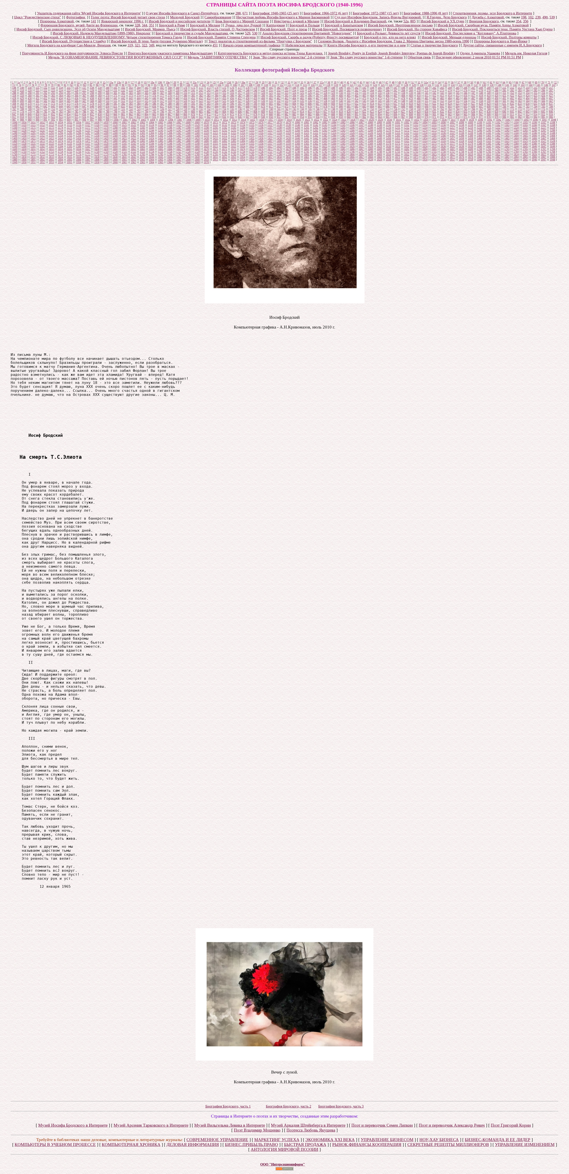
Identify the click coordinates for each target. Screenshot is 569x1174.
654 (139, 106)
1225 (525, 127)
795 (154, 111)
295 (69, 93)
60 (478, 82)
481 (427, 98)
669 (255, 106)
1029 (380, 119)
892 (364, 114)
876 (240, 114)
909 (497, 114)
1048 (553, 119)
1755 (434, 151)
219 (22, 90)
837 (481, 111)
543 (364, 101)
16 (126, 82)
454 (216, 98)
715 (76, 109)
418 (481, 95)
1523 (507, 141)
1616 (261, 146)
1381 (306, 135)
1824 (516, 154)
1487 (179, 141)
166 (154, 87)
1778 (97, 154)
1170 (24, 127)
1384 (334, 135)
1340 (479, 133)
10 (72, 82)
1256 (261, 130)
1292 (42, 133)
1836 (78, 157)
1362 (133, 135)
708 (22, 109)
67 (523, 82)
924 (69, 117)
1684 (334, 149)
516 (154, 101)
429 (22, 98)
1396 (443, 135)
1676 (261, 149)
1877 (452, 157)
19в (168, 82)
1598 (97, 146)
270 (419, 90)
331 (349, 93)
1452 (406, 138)
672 (279, 106)
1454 (425, 138)
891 (357, 114)
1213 (416, 127)
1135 (251, 125)
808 (255, 111)
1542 (133, 143)
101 (196, 85)
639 (22, 106)
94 (149, 85)
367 (84, 95)
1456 (443, 138)
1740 (297, 151)
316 (232, 93)
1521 (488, 141)
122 (359, 85)
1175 (69, 127)
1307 (179, 133)
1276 (443, 130)
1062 (133, 122)
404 (372, 95)
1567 (361, 143)
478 (403, 98)
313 (209, 93)
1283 (507, 130)
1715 (69, 151)
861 (123, 114)
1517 (452, 141)
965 (388, 117)
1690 (388, 149)
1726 (169, 151)
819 (341, 111)
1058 (97, 122)
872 (209, 114)
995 (76, 119)
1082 (315, 122)
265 (380, 90)
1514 (425, 141)
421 (504, 95)
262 (357, 90)
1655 (69, 149)
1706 (534, 149)
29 (263, 82)
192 (357, 87)
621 (427, 103)
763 (450, 109)
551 (427, 101)
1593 (51, 146)
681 (349, 106)
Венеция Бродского (484, 21)
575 (69, 103)
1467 (543, 138)
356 (525, 21)
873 (216, 114)
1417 (87, 138)
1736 (261, 151)
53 (433, 82)
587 (162, 103)
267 (395, 90)
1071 (215, 122)
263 (364, 90)
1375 (251, 135)
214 (528, 87)
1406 (534, 135)
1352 (42, 135)
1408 (552, 135)
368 (92, 95)
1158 (461, 125)
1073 (233, 122)
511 (115, 101)
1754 (425, 151)
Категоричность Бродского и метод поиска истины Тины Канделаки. (270, 53)
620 (419, 103)
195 (380, 87)
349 (151, 45)
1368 (188, 135)
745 (310, 109)
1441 (306, 138)
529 (247, 33)
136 (468, 85)
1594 (60, 146)
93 (142, 85)
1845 (160, 157)
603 (286, 103)
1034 (426, 119)
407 (395, 95)
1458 (461, 138)
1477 (87, 141)
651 (115, 106)
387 (240, 95)
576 (76, 103)
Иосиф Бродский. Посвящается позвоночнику (347, 29)
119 (336, 85)
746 (318, 109)
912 (520, 114)
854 (69, 114)
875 (232, 114)
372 (123, 95)
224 (61, 90)
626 (465, 103)
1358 (97, 135)
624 (450, 103)
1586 (534, 143)
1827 (543, 154)
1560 (297, 143)
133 (445, 85)
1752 (406, 151)
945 (232, 117)
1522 (498, 141)
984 (535, 117)
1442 (315, 138)
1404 (516, 135)
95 (155, 85)
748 (333, 109)
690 (427, 106)
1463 (507, 138)
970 (427, 117)
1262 (315, 130)
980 (504, 117)
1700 (479, 149)
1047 (544, 119)
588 (170, 103)
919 (30, 117)
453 (209, 98)
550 (419, 101)
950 (271, 117)
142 (515, 85)
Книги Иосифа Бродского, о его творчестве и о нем (366, 45)
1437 (270, 138)
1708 (552, 149)
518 (170, 101)
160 (108, 87)
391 (271, 95)
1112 (42, 125)
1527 (543, 141)
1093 (416, 122)
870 (193, 114)
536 (310, 101)
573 (53, 103)
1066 (169, 122)
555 (458, 101)
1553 (233, 143)
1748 (370, 151)
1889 (15, 159)
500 (30, 101)
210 (497, 87)
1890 (24, 159)
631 (504, 103)
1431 (215, 138)
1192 (224, 127)
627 (473, 103)
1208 (370, 127)
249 (255, 90)
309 (178, 93)
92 (136, 85)
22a (194, 82)
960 (349, 117)
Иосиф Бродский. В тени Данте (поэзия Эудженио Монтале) (157, 41)
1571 (397, 143)
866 (162, 114)
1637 (452, 146)
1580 (479, 143)
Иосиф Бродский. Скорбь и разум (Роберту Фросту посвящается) (309, 37)
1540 (115, 143)
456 (232, 98)
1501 (306, 141)
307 (162, 93)
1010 (207, 119)
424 (528, 95)
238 (170, 90)
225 (69, 90)
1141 (306, 125)
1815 (434, 154)
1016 (261, 119)
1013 (234, 119)
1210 (388, 127)
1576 (443, 143)
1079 (288, 122)
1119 (106, 125)
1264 (334, 130)
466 (310, 98)
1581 (488, 143)
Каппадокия (275, 25)
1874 (425, 157)
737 (248, 109)
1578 (461, 143)
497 (551, 98)
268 (403, 90)
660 (185, 106)
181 (271, 87)
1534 (60, 143)
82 (71, 85)
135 (461, 85)
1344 (516, 133)
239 (538, 17)
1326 (352, 133)
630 (497, 103)
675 (302, 106)
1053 (51, 122)
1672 (224, 149)
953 (294, 117)
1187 (179, 127)
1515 (434, 141)
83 (78, 85)
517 (162, 101)
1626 (352, 146)
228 (92, 90)
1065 (160, 122)
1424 (151, 138)
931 (123, 117)
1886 (534, 157)
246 (232, 90)
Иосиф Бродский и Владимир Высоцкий (355, 21)
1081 (306, 122)
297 (84, 93)
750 (349, 109)
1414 (60, 138)
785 (76, 111)
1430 (206, 138)
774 (535, 109)
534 (294, 101)
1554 (242, 143)
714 (69, 109)
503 (53, 101)
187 (318, 87)
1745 (343, 151)
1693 (416, 149)
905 (465, 114)
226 (76, 90)
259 (333, 90)
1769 (15, 154)
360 (30, 95)
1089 (379, 122)
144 (531, 85)
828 (411, 111)
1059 (106, 122)
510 (108, 101)
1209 (379, 127)
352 (512, 93)
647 (84, 106)
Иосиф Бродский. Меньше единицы (449, 37)
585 (146, 103)
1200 (297, 127)
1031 (398, 119)
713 (61, 109)
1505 (343, 141)
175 (224, 87)
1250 (206, 130)
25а (221, 82)
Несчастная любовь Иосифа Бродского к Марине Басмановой (283, 17)
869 (185, 114)
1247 (179, 130)
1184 (151, 127)
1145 (343, 125)
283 (520, 90)
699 (497, 106)
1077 (270, 122)
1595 (69, 146)
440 (108, 98)
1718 (97, 151)
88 (110, 85)
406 (388, 95)
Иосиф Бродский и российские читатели (179, 21)
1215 (434, 127)
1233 (51, 130)
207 (473, 87)
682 (357, 106)
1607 (179, 146)
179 (255, 87)
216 (543, 87)
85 (91, 85)
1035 (435, 119)
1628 (370, 146)
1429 (197, 138)
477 (395, 98)
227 (84, 90)
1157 (452, 125)
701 (512, 106)
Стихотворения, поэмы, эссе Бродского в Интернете (492, 13)
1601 (124, 146)
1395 (434, 135)
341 (427, 93)
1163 (507, 125)
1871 (397, 157)
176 (232, 87)
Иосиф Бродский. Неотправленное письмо (400, 25)
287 (551, 90)
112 (282, 85)
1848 (188, 157)
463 (286, 98)
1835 (69, 157)
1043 (508, 119)
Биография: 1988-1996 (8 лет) (426, 13)
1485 (160, 141)
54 (439, 82)
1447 (361, 138)
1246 (169, 130)
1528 (552, 141)
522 (201, 101)
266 (388, 90)
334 (372, 93)
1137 (270, 125)
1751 (397, 151)
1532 (42, 143)
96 (161, 85)
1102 (498, 122)
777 (14, 111)
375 (146, 95)
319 (130, 45)
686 (388, 106)
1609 (197, 146)
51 (412, 82)
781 (45, 111)
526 (232, 101)
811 (279, 111)
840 (504, 111)
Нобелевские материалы (304, 45)
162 (123, 87)
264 (372, 90)
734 (224, 109)
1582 (498, 143)
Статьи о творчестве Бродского (434, 45)
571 (38, 103)
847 (14, 114)
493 (520, 98)
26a (243, 82)
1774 (60, 154)
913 (528, 114)
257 (318, 90)
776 (551, 109)
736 (240, 109)
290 (30, 93)
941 (201, 117)
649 (100, 106)
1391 (397, 135)
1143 (324, 125)
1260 (297, 130)
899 (419, 114)
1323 (324, 133)
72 (555, 82)
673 (286, 106)
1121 (124, 125)
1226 (534, 127)
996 (84, 119)
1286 (534, 130)
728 (178, 109)
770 (504, 109)
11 (78, 82)
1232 (42, 130)
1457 (452, 138)
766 (473, 109)
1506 (352, 141)
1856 (261, 157)
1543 (142, 143)
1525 (525, 141)
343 (442, 93)
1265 (343, 130)
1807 (361, 154)
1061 (124, 122)
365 (69, 95)
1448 (370, 138)
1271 (397, 130)
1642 (498, 146)
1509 (379, 141)
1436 (261, 138)
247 (240, 90)
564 (528, 101)
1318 (279, 133)
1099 (470, 122)
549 (411, 101)
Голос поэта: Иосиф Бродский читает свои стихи (128, 17)
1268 (370, 130)
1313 (233, 133)
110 (266, 85)
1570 (388, 143)
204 (450, 87)
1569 (379, 143)
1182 (133, 127)
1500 (297, 141)
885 (310, 114)
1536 (78, 143)
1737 (270, 151)
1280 (479, 130)
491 (504, 98)
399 (333, 95)
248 (248, 90)
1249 (197, 130)
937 (170, 117)
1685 (343, 149)
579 (100, 103)
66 (516, 82)
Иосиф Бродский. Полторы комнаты (509, 37)
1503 (324, 141)
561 (504, 101)
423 (520, 95)
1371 (215, 135)
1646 (534, 146)
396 (310, 95)
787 (92, 111)
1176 (78, 127)
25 (214, 82)
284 (528, 90)
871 (201, 114)
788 (100, 111)
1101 (488, 122)
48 (393, 82)
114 (297, 85)
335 (380, 93)
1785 (160, 154)
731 (201, 109)
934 (146, 117)
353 (520, 93)
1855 (251, 157)
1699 (470, 149)
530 (254, 33)
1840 (115, 157)
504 (61, 101)
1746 (352, 151)
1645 (525, 146)
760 (427, 109)
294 (61, 93)
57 (458, 82)
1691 (397, 149)
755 (388, 109)
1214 (425, 127)
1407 (543, 135)
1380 (297, 135)
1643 (507, 146)
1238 (97, 130)
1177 (87, 127)
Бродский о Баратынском (344, 25)
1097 (452, 122)
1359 (106, 135)
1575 (434, 143)
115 (305, 85)
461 (271, 98)
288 (238, 13)
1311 (215, 133)
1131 (215, 125)
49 (399, 82)
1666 (169, 149)
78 (45, 85)
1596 (78, 146)
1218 (461, 127)
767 (481, 109)
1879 (470, 157)
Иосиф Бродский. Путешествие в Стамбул (74, 41)
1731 (215, 151)
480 (419, 98)
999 (108, 119)
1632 (406, 146)
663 (209, 106)
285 (535, 90)
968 (411, 117)
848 (22, 114)
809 (263, 111)
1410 (24, 138)
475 (380, 98)
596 (232, 103)
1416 (78, 138)
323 (286, 93)
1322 (315, 133)
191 (349, 87)
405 (380, 95)
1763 (507, 151)
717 (92, 109)
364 (61, 95)
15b (119, 82)
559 (489, 101)
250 (263, 90)
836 (473, 111)
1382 (315, 135)
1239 (106, 130)
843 (528, 111)
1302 (133, 133)
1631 (397, 146)
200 (419, 87)
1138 (279, 125)
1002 (134, 119)
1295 (69, 133)
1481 (124, 141)
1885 (525, 157)
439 (100, 98)
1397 (452, 135)
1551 (215, 143)
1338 (461, 133)
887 (325, 114)
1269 (379, 130)
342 (434, 93)
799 (185, 111)
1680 (297, 149)
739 (263, 109)
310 (185, 93)
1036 (444, 119)
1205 (343, 127)
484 (450, 98)
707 (14, 109)
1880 (479, 157)
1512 (406, 141)
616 (388, 103)
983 (528, 117)
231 (115, 90)
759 (419, 109)
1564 (334, 143)
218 (14, 90)
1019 (289, 119)
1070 (206, 122)
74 (20, 85)
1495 (251, 141)
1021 (307, 119)
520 (185, 101)
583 (131, 103)
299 (100, 93)
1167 (543, 125)
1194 (242, 127)
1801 (306, 154)
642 (45, 106)
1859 (288, 157)
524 (216, 101)
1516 (443, 141)
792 (131, 111)
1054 (60, 122)
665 (224, 106)
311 (193, 93)
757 (403, 109)
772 (520, 109)
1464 (516, 138)
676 (310, 106)
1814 (425, 154)
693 (450, 106)
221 (38, 90)
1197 (270, 127)
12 (85, 82)
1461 (488, 138)
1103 (507, 122)
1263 (324, 130)
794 (146, 111)
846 (551, 111)
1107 (543, 122)
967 (403, 117)
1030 (389, 119)
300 (108, 93)
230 (108, 90)
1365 (160, 135)
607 (318, 103)
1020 (298, 119)
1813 (416, 154)
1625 (343, 146)
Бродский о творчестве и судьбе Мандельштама (192, 33)
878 (255, 114)
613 (364, 103)
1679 (288, 149)
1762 (498, 151)
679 (333, 106)
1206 (352, 127)
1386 (352, 135)
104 (219, 85)
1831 (33, 157)
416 (465, 95)
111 (274, 85)
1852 (224, 157)
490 (545, 17)
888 (333, 114)
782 (53, 111)
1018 (280, 119)
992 (53, 119)
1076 (261, 122)
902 (442, 114)
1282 (498, 130)
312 (201, 93)
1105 (525, 122)
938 (178, 117)
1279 (470, 130)
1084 (334, 122)
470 (341, 98)
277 (473, 90)
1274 (425, 130)
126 (391, 85)
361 (38, 95)
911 (512, 114)
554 (450, 101)
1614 (242, 146)
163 (131, 87)
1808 (370, 154)
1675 (251, 149)
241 (193, 90)
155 (69, 87)
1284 (516, 130)
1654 (60, 149)
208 (481, 87)
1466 (534, 138)
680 (341, 106)
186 (310, 87)
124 (375, 85)
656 (154, 106)
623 (442, 103)
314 (216, 93)
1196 (261, 127)
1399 (470, 135)
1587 (543, 143)
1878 (461, 157)
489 (489, 98)
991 (45, 119)
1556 (261, 143)
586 (154, 103)
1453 (416, 138)
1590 (24, 146)
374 (139, 95)
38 (328, 82)
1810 (388, 154)
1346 (534, 133)
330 (341, 93)
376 (154, 95)
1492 (224, 141)
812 (286, 111)
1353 (51, 135)
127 (398, 85)
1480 (115, 141)
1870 (388, 157)
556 (465, 101)
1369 (197, 135)
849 (30, 114)
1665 (160, 149)
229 (100, 90)
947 (248, 117)
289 (22, 93)
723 (139, 109)
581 (115, 103)
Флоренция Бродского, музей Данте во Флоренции (79, 25)
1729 (197, 151)
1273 (416, 130)
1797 (270, 154)
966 (395, 117)
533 (286, 101)
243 (209, 90)
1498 (279, 141)
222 (45, 90)
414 (450, 95)
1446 (352, 138)
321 (137, 45)
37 (314, 82)
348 (481, 93)
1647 (543, 146)
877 (248, 114)
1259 (288, 130)
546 (388, 101)
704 (535, 106)
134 (453, 85)
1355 (69, 135)
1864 (334, 157)
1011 (216, 119)
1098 (461, 122)
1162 (498, 125)
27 (250, 82)
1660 (115, 149)
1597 (87, 146)
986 (551, 117)
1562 (315, 143)
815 (310, 111)
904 (458, 114)
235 (146, 90)
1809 (379, 154)
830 (427, 111)
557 (473, 101)
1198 (279, 127)
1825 (525, 154)
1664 (151, 149)
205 (458, 87)
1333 (416, 133)
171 (193, 87)
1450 (388, 138)
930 (115, 117)
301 (115, 93)
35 (302, 82)
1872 (406, 157)
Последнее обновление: (478, 57)
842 (520, 111)
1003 (143, 119)
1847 (179, 157)
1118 (97, 125)
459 (255, 98)
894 (380, 114)
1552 (224, 143)
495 (535, 98)
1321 (306, 133)
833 (450, 111)
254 (294, 90)
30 (269, 82)
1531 (33, 143)
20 (174, 82)
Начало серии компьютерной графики (251, 45)
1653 (51, 149)
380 (185, 95)
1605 (160, 146)
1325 (343, 133)
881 (279, 114)
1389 (379, 135)
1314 (242, 133)
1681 (306, 149)
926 (84, 117)
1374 (242, 135)
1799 (288, 154)
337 (395, 93)
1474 (60, 141)
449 (178, 98)
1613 (233, 146)
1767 (543, 151)
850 (38, 114)
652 (123, 106)
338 (403, 93)
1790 (206, 154)
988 (22, 119)
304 (139, 93)
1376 (261, 135)
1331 (397, 133)
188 (325, 87)
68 (529, 82)
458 (248, 98)
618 (403, 103)
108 (250, 85)
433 (53, 98)
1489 (197, 141)
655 (146, 106)
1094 (425, 122)
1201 (306, 127)
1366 (169, 135)
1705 (525, 149)
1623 (324, 146)
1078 (279, 122)
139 (492, 85)
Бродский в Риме (172, 25)
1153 (416, 125)
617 (395, 103)
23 (201, 82)
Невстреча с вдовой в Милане (296, 21)
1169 (15, 127)
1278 (461, 130)
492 (512, 98)
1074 (242, 122)
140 (499, 85)
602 (279, 103)
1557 (270, 143)
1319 (288, 133)
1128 (188, 125)
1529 (15, 143)
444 (139, 98)
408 (403, 95)
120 (344, 85)
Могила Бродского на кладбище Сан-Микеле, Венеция (68, 45)
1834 (60, 157)
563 (520, 101)
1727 (179, 151)
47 (386, 82)
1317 (270, 133)
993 (61, 119)
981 (512, 117)
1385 (343, 135)
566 (543, 101)
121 (352, 85)
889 (341, 114)
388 (248, 95)
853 (61, 114)
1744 (334, 151)
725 (154, 109)
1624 (334, 146)
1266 (352, 130)
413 (442, 95)
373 (131, 95)
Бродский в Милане (205, 25)
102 (530, 17)
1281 (488, 130)
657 (162, 106)
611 (349, 103)
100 (188, 85)
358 (14, 95)
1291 (33, 133)
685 (380, 106)
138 (484, 85)
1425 (160, 138)
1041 (489, 119)
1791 (215, 154)
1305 (160, 133)
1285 (525, 130)
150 (30, 87)
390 (263, 95)
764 (458, 109)
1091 (397, 122)
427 (551, 95)
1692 (406, 149)
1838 (97, 157)
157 (84, 87)
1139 (288, 125)
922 (53, 117)
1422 (133, 138)
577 (84, 103)
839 (497, 111)
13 (91, 82)
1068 (188, 122)
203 (442, 87)
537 (318, 101)
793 (139, 111)
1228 (552, 127)
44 (367, 82)
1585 (525, 143)
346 (465, 93)
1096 (443, 122)
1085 (343, 122)
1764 (516, 151)
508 (92, 101)
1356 (78, 135)
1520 (479, 141)
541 (349, 101)
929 (108, 117)
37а (322, 82)
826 (395, 111)
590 (185, 103)
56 (452, 82)
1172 (42, 127)
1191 (215, 127)
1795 (251, 154)
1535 (69, 143)
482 (434, 98)
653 (131, 106)
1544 (151, 143)
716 (84, 109)
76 (33, 85)
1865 (343, 157)
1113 (51, 125)
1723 (142, 151)
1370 (206, 135)
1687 (361, 149)
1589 (15, 146)
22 (187, 82)
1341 (488, 133)
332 (357, 93)
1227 (543, 127)
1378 (279, 135)
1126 (169, 125)
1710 (24, 151)
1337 (452, 133)
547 (395, 101)
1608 (188, 146)
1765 (525, 151)
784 (69, 111)
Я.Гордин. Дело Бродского (447, 17)
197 (395, 87)
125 (383, 85)
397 (318, 95)
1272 (406, 130)
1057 (87, 122)
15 (104, 82)
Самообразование (217, 17)
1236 (78, 130)
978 (489, 117)
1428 (188, 138)
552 (434, 101)
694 (458, 106)
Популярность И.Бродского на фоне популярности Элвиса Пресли (72, 53)
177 (240, 87)
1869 (379, 157)
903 (450, 114)
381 (193, 95)
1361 (124, 135)
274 (450, 90)
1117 (87, 125)
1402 (498, 135)
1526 (534, 141)
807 (248, 111)
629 (489, 103)
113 (289, 85)
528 (248, 101)
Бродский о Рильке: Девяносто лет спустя (388, 33)
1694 (425, 149)
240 (185, 90)
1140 (297, 125)
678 (325, 106)
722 (131, 109)
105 (227, 85)
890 (349, 114)
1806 (352, 154)
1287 (543, 130)
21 (181, 82)
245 (224, 90)
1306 (169, 133)
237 (162, 90)
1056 (78, 122)
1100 (479, 122)
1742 (315, 151)
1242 (133, 130)
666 (232, 106)
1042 (498, 119)
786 (84, 111)
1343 (507, 133)
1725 (160, 151)
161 (115, 87)
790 (115, 111)
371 (115, 95)
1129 (197, 125)
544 (372, 101)
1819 (470, 154)
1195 (251, 127)
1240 (115, 130)
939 (185, 117)
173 (209, 87)
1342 (498, 133)
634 (528, 103)
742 (286, 109)
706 (551, 106)
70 (542, 82)
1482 (133, 141)
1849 (197, 157)
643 (53, 106)
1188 (188, 127)
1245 (160, 130)
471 (349, 98)
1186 (169, 127)
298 (92, 93)
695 (465, 106)
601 (271, 103)
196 (388, 87)
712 (53, 109)
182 (279, 87)
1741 (306, 151)
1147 (361, 125)
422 (512, 95)
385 (224, 95)
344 (144, 25)
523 (209, 101)
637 (551, 103)
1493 (233, 141)
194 (372, 87)
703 (528, 106)
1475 (69, 141)
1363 (142, 135)
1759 (470, 151)
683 (364, 106)
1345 (525, 133)
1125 (160, 125)
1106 (534, 122)
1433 (233, 138)
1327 (361, 133)
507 (84, 101)
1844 (151, 157)
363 (53, 95)
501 (38, 101)
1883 (507, 157)
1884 (516, 157)
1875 (434, 157)
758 (411, 109)
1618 (279, 146)
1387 (361, 135)
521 (193, 101)
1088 (370, 122)
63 (497, 82)
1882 (498, 157)
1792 (224, 154)
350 (497, 93)
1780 (115, 154)
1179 (106, 127)
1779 (106, 154)
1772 (42, 154)
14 (97, 82)
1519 (470, 141)
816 (318, 111)
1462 (498, 138)
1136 (261, 125)
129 (414, 85)
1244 (151, 130)
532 (279, 101)
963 (372, 117)
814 (302, 111)
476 (388, 98)
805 (413, 21)
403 (364, 95)
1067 (179, 122)
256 (310, 90)
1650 (24, 149)
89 (116, 85)
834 (458, 111)
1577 (452, 143)
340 (419, 93)
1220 (479, 127)
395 (302, 95)
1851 (215, 157)
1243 (142, 130)
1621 (306, 146)
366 (76, 95)
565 (535, 101)
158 (92, 87)
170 (185, 87)
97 (168, 85)
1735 (251, 151)
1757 (452, 151)
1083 (324, 122)
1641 (488, 146)
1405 (525, 135)
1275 (434, 130)
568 (14, 103)
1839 (106, 157)
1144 (334, 125)
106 (235, 85)
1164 (516, 125)
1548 (188, 143)
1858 (279, 157)
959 (341, 117)
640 (30, 106)
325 (302, 93)
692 (442, 106)
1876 (443, 157)
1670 (206, 149)
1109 (15, 125)
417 (473, 95)
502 (45, 101)
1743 (324, 151)
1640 (479, 146)
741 (279, 109)
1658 (97, 149)
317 (240, 93)
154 (61, 87)
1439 (288, 138)
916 (551, 114)
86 (97, 85)
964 (380, 117)
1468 (552, 138)
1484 (151, 141)
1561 (306, 143)
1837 (87, 157)
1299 (106, 133)
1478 (97, 141)
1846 (169, 157)
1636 (443, 146)
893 (372, 114)
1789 (197, 154)
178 (248, 87)
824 (380, 111)
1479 (106, 141)
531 (271, 101)
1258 (279, 130)
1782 (133, 154)
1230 (24, 130)
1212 (406, 127)
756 (395, 109)
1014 (243, 119)
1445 (343, 138)
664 (216, 106)
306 (154, 93)
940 (193, 117)
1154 (425, 125)
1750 (388, 151)
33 (289, 82)
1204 (334, 127)
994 (69, 119)
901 (434, 114)
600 (263, 103)
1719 (106, 151)
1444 (334, 138)
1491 (215, 141)
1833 (51, 157)
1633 (416, 146)
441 (115, 98)
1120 (115, 125)
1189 (197, 127)
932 (131, 117)
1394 (425, 135)
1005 (161, 119)
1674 (242, 149)
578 (92, 103)
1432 (224, 138)
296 (76, 93)
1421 (124, 138)
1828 (552, 154)
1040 (480, 119)
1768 (552, 151)
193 (364, 87)
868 (178, 114)
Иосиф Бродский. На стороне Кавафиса (417, 29)
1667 (179, 149)
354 (518, 21)
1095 (434, 122)
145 (538, 85)
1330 (388, 133)
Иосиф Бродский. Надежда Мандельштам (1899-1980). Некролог (102, 33)
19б (160, 82)
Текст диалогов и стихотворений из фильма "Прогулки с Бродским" (260, 41)
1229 (15, 130)
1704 (516, 149)
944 (224, 117)
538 (325, 101)
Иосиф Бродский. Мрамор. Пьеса (150, 29)
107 (243, 85)
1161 (488, 125)
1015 (252, 119)
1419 (106, 138)
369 (100, 95)
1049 (15, 122)
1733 (233, 151)
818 (333, 111)
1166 (534, 125)
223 (53, 90)
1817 (452, 154)
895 (388, 114)
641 (38, 106)
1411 (33, 138)
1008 (189, 119)
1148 (370, 125)
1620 (297, 146)
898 (411, 114)
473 (364, 98)
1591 (33, 146)
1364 (151, 135)
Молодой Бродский (185, 17)
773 (528, 109)
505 (69, 101)
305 (146, 93)
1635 (434, 146)
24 (208, 82)
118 (328, 85)
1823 (507, 154)
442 (123, 98)
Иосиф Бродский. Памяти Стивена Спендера (221, 37)
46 (380, 82)
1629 (379, 146)
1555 (251, 143)
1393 (416, 135)
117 (321, 85)
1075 (251, 122)
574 (61, 103)
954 (302, 117)
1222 (498, 127)
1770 (24, 154)
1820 (479, 154)
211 (504, 87)
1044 (517, 119)
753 (372, 109)
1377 (270, 135)
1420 (115, 138)
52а (406, 21)
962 (364, 117)
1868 (370, 157)
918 (22, 117)
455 (224, 98)
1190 (206, 127)
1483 (142, 141)
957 (325, 117)
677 (318, 106)
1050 (24, 122)
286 (543, 90)
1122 (133, 125)
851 (45, 114)
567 (551, 101)
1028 (371, 119)
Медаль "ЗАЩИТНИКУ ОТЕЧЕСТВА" (218, 57)
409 (411, 95)
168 (170, 87)
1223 (507, 127)
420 (497, 95)
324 (294, 93)
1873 (416, 157)
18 (139, 82)
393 (286, 95)
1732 (224, 151)
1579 (470, 143)
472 (357, 98)
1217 (452, 127)
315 (224, 93)
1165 (525, 125)
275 (458, 90)
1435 (251, 138)
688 (403, 106)
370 (108, 95)
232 (123, 90)
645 (69, 106)
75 (26, 85)
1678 (279, 149)
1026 (353, 119)
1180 (115, 127)
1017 (271, 119)
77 (39, 85)
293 (53, 93)
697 (481, 106)
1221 (488, 127)
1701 (488, 149)
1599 (106, 146)
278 (481, 90)
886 (318, 114)
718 (100, 109)
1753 (416, 151)
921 (45, 117)
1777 (87, 154)
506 (76, 101)
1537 (87, 143)
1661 (124, 149)
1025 (344, 119)
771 (512, 109)
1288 (552, 130)
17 (132, 82)
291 (38, 93)
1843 (142, 157)
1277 (452, 130)
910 (504, 114)
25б (229, 82)
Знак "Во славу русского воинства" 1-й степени (366, 57)
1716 (78, 151)
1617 (270, 146)
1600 (115, 146)
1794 (242, 154)
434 (61, 98)
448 (170, 98)
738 (255, 109)
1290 (24, 133)
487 (473, 98)
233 (131, 90)
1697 (452, 149)
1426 (169, 138)
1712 (42, 151)
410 (419, 95)
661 (193, 106)
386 (232, 95)
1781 (124, 154)
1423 (142, 138)
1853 (233, 157)
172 (201, 87)
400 (341, 95)
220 (30, 90)
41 (348, 82)
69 (536, 82)
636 (543, 103)
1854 (242, 157)
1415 (69, 138)
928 (100, 117)
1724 (151, 151)
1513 (416, 141)
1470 (24, 141)
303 (131, 93)
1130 (206, 125)
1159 (470, 125)
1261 (306, 130)
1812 (406, 154)
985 (543, 117)
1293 (51, 133)
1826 (534, 154)
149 (22, 87)
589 (178, 103)
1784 (151, 154)
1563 (324, 143)
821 (357, 111)
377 (162, 95)
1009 (198, 119)
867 (170, 114)
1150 (388, 125)
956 (318, 117)
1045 (526, 119)
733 (216, 109)
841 (512, 111)
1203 (324, 127)
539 (552, 17)
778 (22, 111)
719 (108, 109)
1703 (507, 149)
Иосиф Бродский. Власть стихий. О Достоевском (217, 29)
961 (357, 117)
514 (139, 101)
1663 (142, 149)
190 (341, 87)
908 (489, 114)
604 (294, 103)
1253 (233, 130)
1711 (33, 151)
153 (53, 87)
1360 (115, 135)
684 (372, 106)
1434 (242, 138)
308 (170, 93)
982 (520, 117)
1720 (115, 151)
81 (65, 85)
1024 (334, 119)
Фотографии (76, 17)
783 (61, 111)
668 (248, 106)
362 (45, 95)
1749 (379, 151)
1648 (552, 146)
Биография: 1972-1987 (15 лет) (376, 13)
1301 (124, 133)
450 (185, 98)
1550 (206, 143)
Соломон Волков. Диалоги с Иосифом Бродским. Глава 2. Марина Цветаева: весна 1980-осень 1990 (393, 41)
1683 (324, 149)
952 (286, 117)
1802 (315, 154)
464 (294, 98)
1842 (133, 157)
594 (216, 103)
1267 (361, 130)
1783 (142, 154)
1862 (315, 157)
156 (76, 87)
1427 (179, 138)
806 (240, 111)
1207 (361, 127)
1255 (251, 130)
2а (30, 82)
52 (419, 82)
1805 (343, 154)
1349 (15, 135)
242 (201, 90)
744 (302, 109)
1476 (78, 141)
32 (282, 82)
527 (240, 101)
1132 (224, 125)
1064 (151, 122)
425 (535, 95)
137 (476, 85)
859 (108, 114)
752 (364, 109)
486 (465, 98)
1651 (33, 149)
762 (442, 109)
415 (458, 95)
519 (178, 101)
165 (146, 87)
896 (395, 114)
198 (523, 17)
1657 (87, 149)
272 (434, 90)
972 (442, 117)
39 (335, 82)
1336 (443, 133)
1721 (124, 151)
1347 (543, 133)
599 (255, 103)
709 (30, 109)
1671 (215, 149)
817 (325, 111)
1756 (443, 151)
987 (14, 119)
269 (411, 90)
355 (535, 93)
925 (76, 117)
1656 (78, 149)
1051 (33, 122)
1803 (324, 154)
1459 (470, 138)
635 (535, 103)
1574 (425, 143)
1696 (443, 149)
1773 (51, 154)
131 (429, 85)
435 (69, 98)
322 (144, 45)
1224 (516, 127)
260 (341, 90)
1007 (179, 119)
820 (349, 111)
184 (294, 87)
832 (442, 111)
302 (123, 93)
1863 (324, 157)
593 (209, 103)
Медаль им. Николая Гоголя (526, 53)
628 (481, 103)
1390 (388, 135)
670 (263, 106)
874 (224, 114)
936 (162, 117)
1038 (462, 119)
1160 (479, 125)
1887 (543, 157)
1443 (324, 138)
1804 (334, 154)
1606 (169, 146)
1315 (251, 133)
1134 (242, 125)
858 (100, 114)
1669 (197, 149)
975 (465, 117)
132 (437, 85)
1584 (516, 143)
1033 (416, 119)
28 (256, 82)
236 (154, 90)
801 (201, 111)
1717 (87, 151)
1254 (242, 130)
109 (258, 85)
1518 (461, 141)
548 (403, 101)
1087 (361, 122)
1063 (142, 122)
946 (240, 117)
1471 (33, 141)
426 (543, 95)
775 (543, 109)
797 (170, 111)
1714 (60, 151)
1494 (242, 141)
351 (151, 25)
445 (146, 98)
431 (38, 98)
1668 (188, 149)
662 (201, 106)
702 (520, 106)
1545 (160, 143)
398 (325, 95)
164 (139, 87)
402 (357, 95)
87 (103, 85)
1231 (33, 130)
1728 (188, 151)
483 (442, 98)
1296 (78, 133)
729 (185, 109)
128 (406, 85)
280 (497, 90)
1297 (87, 133)
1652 (42, 149)
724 (146, 109)
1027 (362, 119)
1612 (224, 146)
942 (209, 117)
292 (45, 93)
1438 (279, 138)
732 (209, 109)
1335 (434, 133)
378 (170, 95)
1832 (42, 157)
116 (313, 85)
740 (271, 109)
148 (14, 87)
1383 (324, 135)
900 (427, 114)
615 (380, 103)
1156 (443, 125)
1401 (488, 135)
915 (543, 114)
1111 (33, 125)
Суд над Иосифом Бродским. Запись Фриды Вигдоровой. (378, 17)
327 (318, 93)
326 (310, 93)
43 (361, 82)
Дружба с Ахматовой (488, 17)
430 (30, 98)
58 (465, 82)
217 (551, 87)
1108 (552, 122)
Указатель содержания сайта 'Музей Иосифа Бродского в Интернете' (89, 13)
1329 (379, 133)
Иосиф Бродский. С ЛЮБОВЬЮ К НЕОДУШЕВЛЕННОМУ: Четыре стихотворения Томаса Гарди (107, 37)
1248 (188, 130)
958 (333, 117)
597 (240, 103)
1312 (224, 133)
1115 (69, 125)
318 (248, 93)
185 (302, 87)
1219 (470, 127)
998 (100, 119)
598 (248, 103)
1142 (315, 125)
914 (535, 114)
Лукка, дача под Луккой (243, 25)
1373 (233, 135)
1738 (279, 151)
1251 (215, 130)
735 (232, 109)
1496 (261, 141)
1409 (15, 138)
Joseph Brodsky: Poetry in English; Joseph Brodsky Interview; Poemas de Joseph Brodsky (391, 53)
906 (473, 114)
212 (512, 87)
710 (38, 109)
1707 (543, 149)
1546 (169, 143)
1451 (397, 138)
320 (263, 93)
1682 (315, 149)
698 (489, 106)
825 (388, 111)
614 (372, 103)
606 (310, 103)
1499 (288, 141)
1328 (370, 133)
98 (174, 85)
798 (178, 111)
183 (286, 87)
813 (294, 111)
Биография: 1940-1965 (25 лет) (276, 13)
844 (535, 111)
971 (434, 117)
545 (380, 101)
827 (403, 111)
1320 (297, 133)
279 (489, 90)
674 (294, 106)
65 (510, 82)
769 (497, 109)
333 (364, 93)
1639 (470, 146)
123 (367, 85)
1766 (534, 151)
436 (76, 98)
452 (201, 98)
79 (52, 85)
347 (473, 93)
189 (333, 87)
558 (481, 101)
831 (434, 111)
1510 (388, 141)
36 (308, 82)
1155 (434, 125)
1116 (78, 125)
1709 (15, 151)
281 (504, 90)
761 (434, 109)
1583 (507, 143)
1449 (379, 138)
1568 (370, 143)
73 (13, 85)
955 (310, 117)
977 (481, 117)
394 (294, 95)
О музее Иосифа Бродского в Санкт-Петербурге (182, 13)
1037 (453, 119)
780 (38, 111)
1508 (370, 141)
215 (535, 87)
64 (504, 82)
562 (512, 101)
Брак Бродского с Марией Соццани (242, 21)
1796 (261, 154)
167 (162, 87)
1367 (179, 135)
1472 (42, 141)
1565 (343, 143)
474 (372, 98)
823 (372, 111)
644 (61, 106)
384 (216, 95)
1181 (124, 127)
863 (139, 114)
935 (154, 117)
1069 (197, 122)
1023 (325, 119)
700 (504, 106)
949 (263, 117)
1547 (179, 143)
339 (411, 93)
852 (53, 114)
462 (279, 98)
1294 (60, 133)
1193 (233, 127)
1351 (33, 135)
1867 (361, 157)
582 (123, 103)
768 (489, 109)
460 (263, 98)
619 (411, 103)
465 (302, 98)
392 (279, 95)
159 (100, 87)
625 (458, 103)
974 (458, 117)
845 (543, 111)
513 (131, 101)
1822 (498, 154)
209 (489, 87)
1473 (51, 141)
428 (14, 98)
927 (92, 117)
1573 (416, 143)
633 (520, 103)
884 (302, 114)
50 (406, 82)
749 (341, 109)
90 (123, 85)
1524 (516, 141)
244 (216, 90)
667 (240, 106)
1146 (352, 125)
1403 (507, 135)
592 (201, 103)
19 (145, 82)
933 (139, 117)
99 (181, 85)
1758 (461, 151)
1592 (42, 146)
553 (442, 101)
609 (333, 103)
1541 (124, 143)
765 (465, 109)
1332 (406, 133)
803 (216, 111)
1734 (242, 151)
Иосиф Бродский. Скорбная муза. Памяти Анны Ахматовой (483, 25)
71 (549, 82)
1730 (206, 151)
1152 (406, 125)
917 (14, 117)
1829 (15, 157)
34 (295, 82)
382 (201, 95)
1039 (471, 119)
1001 (125, 119)
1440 (297, 138)
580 (108, 103)
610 (341, 103)
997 (92, 119)
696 (473, 106)
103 (212, 85)
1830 (24, 157)
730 (193, 109)
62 (491, 82)
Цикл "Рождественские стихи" (37, 17)
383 (209, 95)
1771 (33, 154)
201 (427, 87)
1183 (142, 127)
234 (139, 90)
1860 (297, 157)
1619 (288, 146)
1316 (261, 133)
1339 (470, 133)
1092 (406, 122)
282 (512, 90)
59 (471, 82)
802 (209, 111)
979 (497, 117)
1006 (170, 119)
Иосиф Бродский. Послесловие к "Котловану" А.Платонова (470, 33)
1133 (233, 125)
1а (18, 82)
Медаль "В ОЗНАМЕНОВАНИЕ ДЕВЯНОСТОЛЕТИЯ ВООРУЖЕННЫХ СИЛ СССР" (115, 57)
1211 (397, 127)
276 (465, 90)
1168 (552, 125)
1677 (270, 149)
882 (286, 114)
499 (22, 101)
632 (512, 103)
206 (465, 87)
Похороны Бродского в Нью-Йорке (500, 41)
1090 (388, 122)
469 (333, 98)
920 (38, 117)
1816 (443, 154)
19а (152, 82)
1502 (315, 141)
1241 (124, 130)
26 (236, 82)
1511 (397, 141)
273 (442, 90)
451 (215, 45)
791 (123, 111)
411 (427, 95)
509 (100, 101)
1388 (370, 135)
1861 (306, 157)
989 (30, 119)
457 (240, 98)
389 (255, 95)
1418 (97, 138)
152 (45, 87)
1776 (78, 154)
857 (92, 114)
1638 (461, 146)
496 (543, 98)
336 (388, 93)
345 (458, 93)
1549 (197, 143)
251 (271, 90)
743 (294, 109)
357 (551, 93)
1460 (479, 138)
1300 (115, 133)
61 (484, 82)
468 (325, 98)
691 (434, 106)
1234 (60, 130)
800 (193, 111)
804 (224, 111)
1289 (15, 133)
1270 (388, 130)
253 (286, 90)
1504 (334, 141)
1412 (42, 138)
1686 (352, 149)
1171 (33, 127)
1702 (498, 149)
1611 (215, 146)
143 (523, 85)
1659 (106, 149)
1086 (352, 122)
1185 (160, 127)
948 (255, 117)
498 (14, 101)
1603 (142, 146)
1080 (297, 122)
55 (446, 82)
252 (279, 90)
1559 (288, 143)
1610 (206, 146)
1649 (15, 149)
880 (271, 114)
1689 (379, 149)
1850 (206, 157)
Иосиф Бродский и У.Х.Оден (442, 21)
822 (364, 111)
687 (395, 106)
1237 (87, 130)
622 (434, 103)
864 (146, 114)
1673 (233, 149)
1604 (151, 146)
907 (481, 114)
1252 (224, 130)
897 (403, 114)
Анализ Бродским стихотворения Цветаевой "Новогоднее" (307, 33)
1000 (116, 119)
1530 (24, 143)
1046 (535, 119)
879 (263, 114)
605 (302, 103)
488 (481, 98)
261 (349, 90)
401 (349, 95)
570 (30, 103)
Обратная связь (419, 57)
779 (30, 111)
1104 (516, 122)
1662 (133, 149)
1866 (352, 157)
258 (325, 90)
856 (84, 114)
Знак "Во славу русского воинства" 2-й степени (289, 57)
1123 (142, 125)
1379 (288, 135)
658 (170, 106)
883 (294, 114)
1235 (69, 130)
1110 (24, 125)
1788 (188, 154)
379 (178, 95)
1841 (124, 157)
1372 (224, 135)
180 (263, 87)
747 (325, 109)
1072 (224, 122)
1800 (297, 154)
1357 (87, 135)
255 (302, 90)
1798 (279, 154)
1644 (516, 146)
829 (419, 111)
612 (357, 103)
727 (170, 109)
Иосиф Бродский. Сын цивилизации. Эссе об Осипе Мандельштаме (68, 29)
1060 (115, 122)
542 (357, 101)
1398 (461, 135)
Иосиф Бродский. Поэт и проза (283, 29)
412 (434, 95)
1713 (51, 151)
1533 (51, 143)
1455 (434, 138)
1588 (552, 143)
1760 (479, 151)
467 (318, 98)
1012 (225, 119)
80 (58, 85)
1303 (142, 133)
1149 (379, 125)
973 (450, 117)
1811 (397, 154)
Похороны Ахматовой (57, 21)
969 (419, 117)
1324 (334, 133)
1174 (60, 127)
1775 (69, 154)
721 (123, 109)
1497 (270, 141)
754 (380, 109)
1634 (425, 146)
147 (554, 85)
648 (92, 106)
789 (108, 111)
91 (129, 85)
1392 (406, 135)
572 (45, 103)
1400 (479, 135)
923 (61, 117)
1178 (97, 127)
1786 (169, 154)
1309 (197, 133)
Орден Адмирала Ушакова (480, 53)
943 (216, 117)
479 (411, 98)
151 (38, 87)
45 (374, 82)
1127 (179, 125)
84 (84, 85)
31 (276, 82)
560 (497, 101)
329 (333, 93)
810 (271, 111)
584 (139, 103)
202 (434, 87)
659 (178, 106)
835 (465, 111)
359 (22, 95)
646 (76, 106)
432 (45, 98)
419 (489, 95)
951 (279, 117)
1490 (206, 141)
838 (489, 111)
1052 (42, 122)
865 (154, 114)
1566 (352, 143)
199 (411, 87)
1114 (60, 125)
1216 (443, 127)
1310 (206, 133)
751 (357, 109)
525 (224, 101)
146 (546, 85)
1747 (361, 151)
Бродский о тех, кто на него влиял (390, 37)
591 (193, 103)
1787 (179, 154)
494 (528, 98)
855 (76, 114)
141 (93, 21)
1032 (407, 119)
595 (224, 103)
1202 (315, 127)
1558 (279, 143)
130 (422, 85)
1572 (406, 143)
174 (216, 87)
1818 (461, 154)
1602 (133, 146)
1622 (315, 146)
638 (14, 106)
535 (302, 101)
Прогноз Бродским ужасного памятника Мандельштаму (170, 53)
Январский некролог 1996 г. (122, 21)
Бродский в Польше (305, 25)
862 (131, 114)
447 (162, 98)
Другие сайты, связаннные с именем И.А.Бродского (502, 45)
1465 (525, 138)
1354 (60, 135)
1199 (288, 127)
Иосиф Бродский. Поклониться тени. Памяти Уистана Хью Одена (502, 29)
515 (146, 101)
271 (427, 90)
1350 (24, 135)
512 (123, 101)
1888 (552, 157)
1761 (488, 151)
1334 (425, 133)
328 (137, 25)
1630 (388, 146)
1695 (434, 149)
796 (162, 111)
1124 (151, 125)
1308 (188, 133)
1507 (361, 141)
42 (354, 82)
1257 (270, 130)
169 (178, 87)
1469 (15, 141)
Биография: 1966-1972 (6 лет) (326, 13)
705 (543, 106)
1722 (133, 151)
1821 (488, 154)
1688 (370, 149)
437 (84, 98)
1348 (552, 133)
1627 (361, 146)
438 (92, 98)
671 (245, 13)
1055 (69, 122)
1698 (461, 149)
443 (131, 98)
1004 (152, 119)
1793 (233, 154)
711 (45, 109)
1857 (270, 157)
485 (458, 98)
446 (154, 98)
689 (419, 106)
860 (115, 114)
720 (115, 109)
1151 (397, 125)
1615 (251, 146)
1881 (488, 157)
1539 (106, 143)
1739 (288, 151)
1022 (316, 119)
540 (341, 101)
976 (473, 117)
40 (341, 82)
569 (22, 103)
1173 (51, 127)
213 (520, 87)
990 (38, 119)
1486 (169, 141)
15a (111, 82)
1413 (51, 138)
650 (108, 106)
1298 (97, 133)
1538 (97, 143)
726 (162, 109)
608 (325, 103)
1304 (151, 133)
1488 (188, 141)
